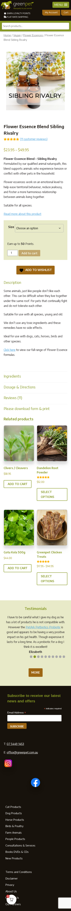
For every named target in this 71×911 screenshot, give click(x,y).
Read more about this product (22, 214)
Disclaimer (11, 878)
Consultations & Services (20, 845)
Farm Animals (13, 832)
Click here (9, 350)
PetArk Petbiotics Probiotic (43, 627)
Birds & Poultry (14, 826)
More (35, 672)
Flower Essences (33, 35)
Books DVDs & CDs (17, 851)
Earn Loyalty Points (18, 13)
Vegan (17, 35)
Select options (47, 494)
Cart (66, 12)
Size (11, 227)
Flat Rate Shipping (17, 17)
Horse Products (14, 819)
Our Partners (13, 904)
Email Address (16, 712)
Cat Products (13, 806)
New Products (14, 858)
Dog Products (13, 813)
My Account (51, 12)
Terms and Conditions (18, 871)
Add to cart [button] (17, 484)
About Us (11, 891)
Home (7, 35)
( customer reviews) (34, 139)
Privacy (9, 884)
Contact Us (12, 897)
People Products (15, 838)
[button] (60, 5)
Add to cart (29, 253)
